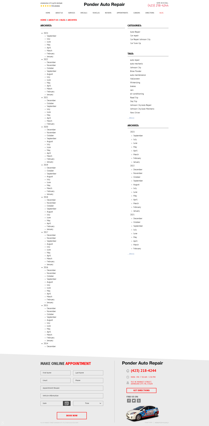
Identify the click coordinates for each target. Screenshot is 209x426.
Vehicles (96, 13)
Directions (149, 13)
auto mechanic (136, 64)
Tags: (131, 54)
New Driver (135, 112)
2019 (46, 165)
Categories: (135, 25)
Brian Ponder (135, 71)
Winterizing (135, 82)
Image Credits (148, 422)
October (50, 68)
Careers (136, 13)
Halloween (135, 79)
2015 (46, 305)
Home (48, 13)
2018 (46, 197)
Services (71, 13)
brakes (133, 86)
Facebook (129, 401)
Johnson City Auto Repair (140, 105)
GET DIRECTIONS (141, 390)
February (50, 53)
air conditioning (137, 94)
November (51, 65)
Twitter (134, 401)
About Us (59, 13)
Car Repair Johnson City (140, 39)
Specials (83, 13)
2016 (46, 267)
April (49, 48)
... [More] (131, 118)
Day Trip (133, 101)
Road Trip (134, 97)
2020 (46, 127)
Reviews (108, 13)
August (50, 74)
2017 (46, 232)
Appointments (122, 13)
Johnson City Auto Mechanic (142, 109)
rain (131, 90)
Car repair (134, 35)
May (48, 45)
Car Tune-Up (135, 43)
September (51, 36)
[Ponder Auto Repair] (104, 5)
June (49, 42)
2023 (46, 33)
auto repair (135, 60)
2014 (46, 343)
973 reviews (55, 6)
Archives (72, 20)
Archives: (133, 125)
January (50, 56)
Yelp (139, 401)
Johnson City (135, 67)
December (51, 62)
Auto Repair (135, 32)
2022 (46, 59)
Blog (161, 13)
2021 (46, 97)
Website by (162, 422)
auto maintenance (138, 75)
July (48, 39)
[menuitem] (48, 13)
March (49, 50)
